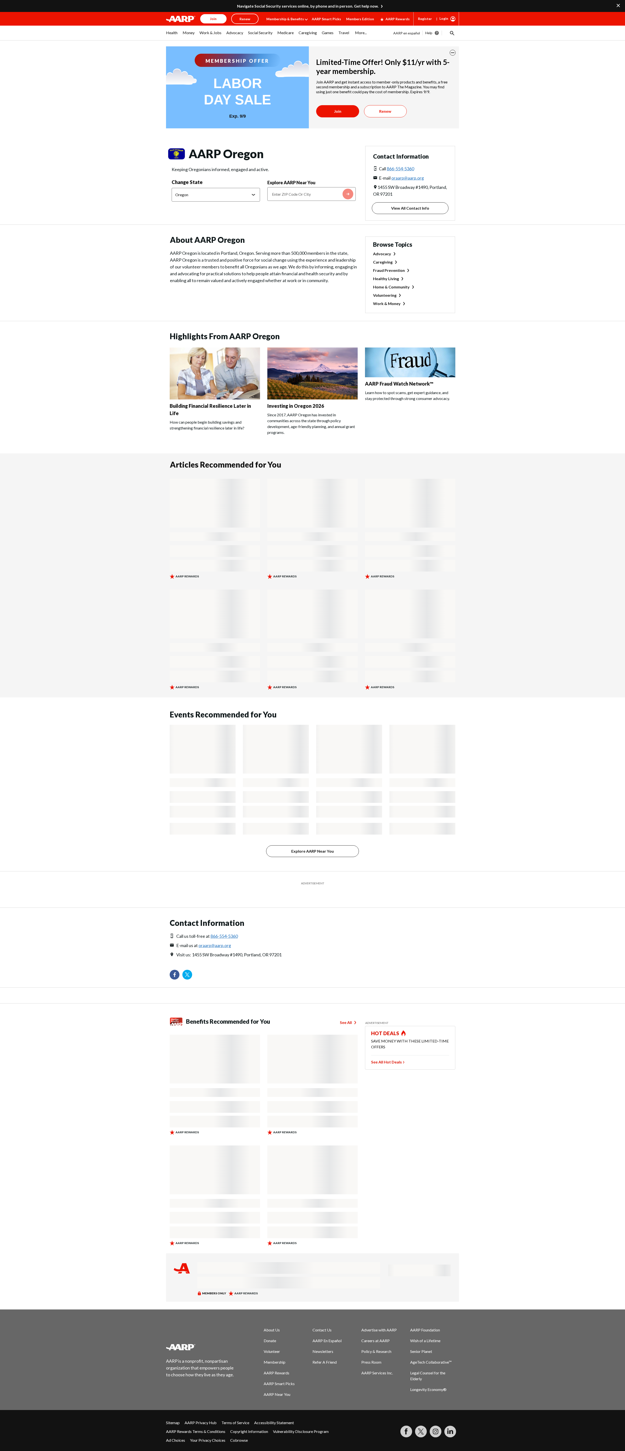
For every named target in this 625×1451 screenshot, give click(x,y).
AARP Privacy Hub (201, 1410)
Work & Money (387, 303)
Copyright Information (249, 1419)
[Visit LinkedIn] (450, 1419)
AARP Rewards (397, 19)
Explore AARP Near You (291, 182)
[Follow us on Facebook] (174, 962)
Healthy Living (386, 278)
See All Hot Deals (386, 1049)
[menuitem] (172, 35)
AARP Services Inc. (377, 1360)
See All (346, 1010)
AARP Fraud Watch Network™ (399, 384)
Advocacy (382, 253)
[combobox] (311, 194)
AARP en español (406, 33)
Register (425, 19)
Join (337, 111)
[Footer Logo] (200, 1335)
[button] (451, 33)
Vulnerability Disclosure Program (301, 1419)
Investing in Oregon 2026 (295, 406)
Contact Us (322, 1317)
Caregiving (383, 262)
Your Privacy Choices (207, 1428)
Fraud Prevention (389, 270)
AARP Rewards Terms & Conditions (195, 1419)
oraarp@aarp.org (407, 178)
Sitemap (173, 1410)
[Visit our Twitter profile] (187, 962)
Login (443, 18)
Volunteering (384, 295)
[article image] (215, 398)
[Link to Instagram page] (435, 1419)
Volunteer (272, 1339)
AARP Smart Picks (326, 19)
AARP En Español (327, 1328)
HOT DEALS (385, 1021)
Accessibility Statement (274, 1410)
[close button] (453, 53)
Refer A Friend (324, 1350)
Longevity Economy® (428, 1377)
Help (428, 33)
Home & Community (391, 287)
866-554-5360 (400, 168)
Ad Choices (175, 1428)
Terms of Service (235, 1410)
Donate (270, 1328)
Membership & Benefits (285, 19)
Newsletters (322, 1339)
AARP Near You (277, 1382)
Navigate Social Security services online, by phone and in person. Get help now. (308, 6)
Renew (385, 111)
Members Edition (360, 19)
